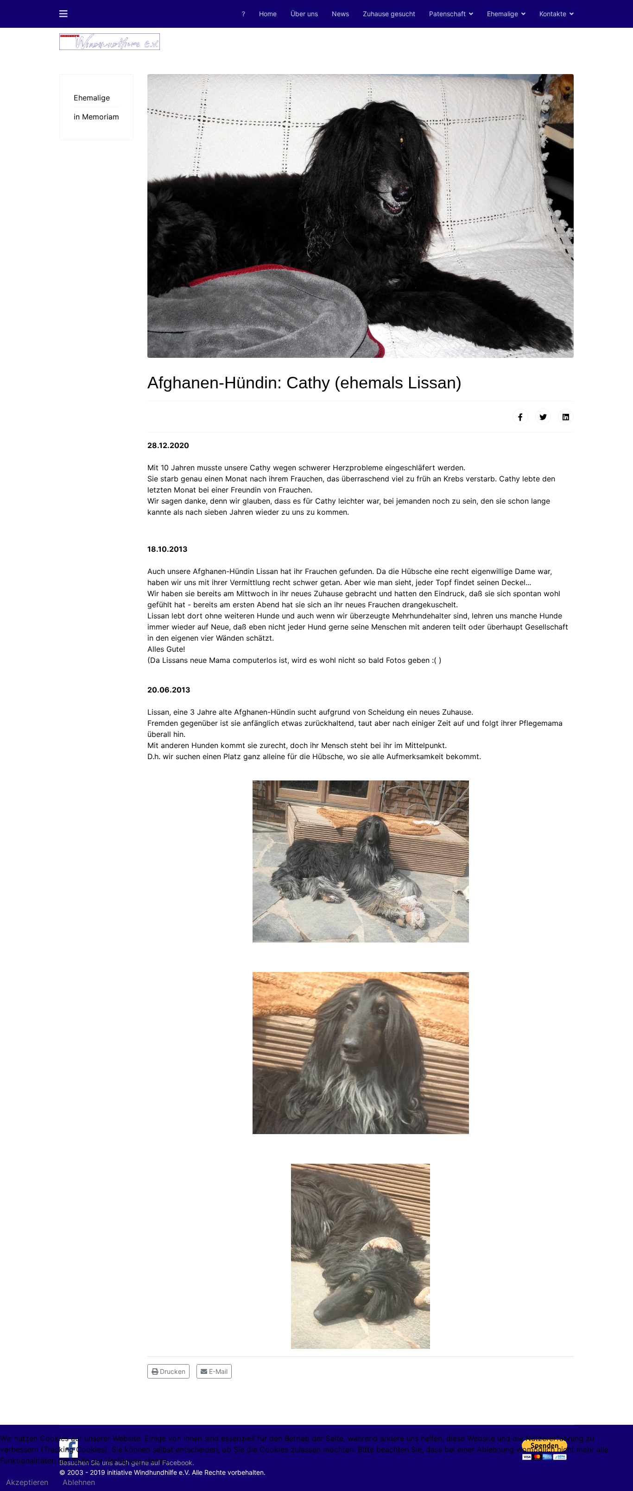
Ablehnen (79, 1482)
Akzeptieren (27, 1482)
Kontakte (552, 14)
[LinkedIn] (566, 416)
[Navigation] (63, 14)
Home (268, 14)
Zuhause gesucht (389, 14)
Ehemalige (502, 14)
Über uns (304, 14)
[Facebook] (520, 416)
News (340, 14)
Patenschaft (447, 14)
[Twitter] (543, 416)
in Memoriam (96, 116)
